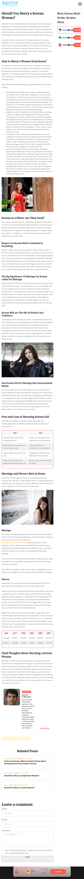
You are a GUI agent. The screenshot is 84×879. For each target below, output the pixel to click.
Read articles (45, 728)
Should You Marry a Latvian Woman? (19, 788)
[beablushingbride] (10, 4)
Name (4, 808)
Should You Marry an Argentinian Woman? (21, 775)
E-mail (4, 819)
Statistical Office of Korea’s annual (14, 543)
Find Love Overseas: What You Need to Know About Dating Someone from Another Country (25, 762)
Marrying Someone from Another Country (16, 738)
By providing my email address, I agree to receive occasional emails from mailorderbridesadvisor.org (28, 851)
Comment (6, 830)
